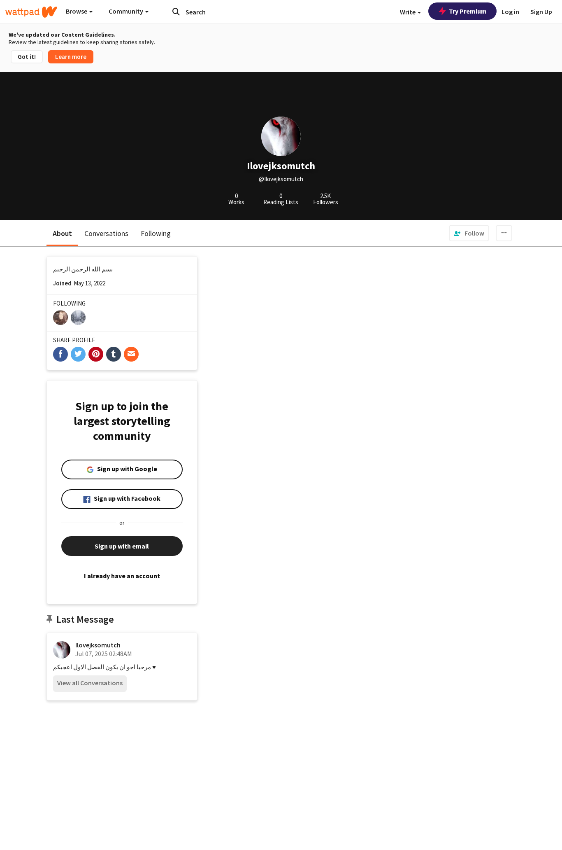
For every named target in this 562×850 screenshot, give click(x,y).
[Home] (31, 12)
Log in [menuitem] (510, 11)
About (62, 233)
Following (156, 233)
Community (126, 11)
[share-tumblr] (113, 354)
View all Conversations (90, 683)
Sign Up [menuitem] (541, 11)
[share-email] (131, 354)
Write (408, 12)
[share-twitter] (78, 354)
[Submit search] (176, 11)
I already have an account (122, 576)
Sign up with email (122, 546)
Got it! (27, 57)
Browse (77, 11)
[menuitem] (469, 233)
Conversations (106, 233)
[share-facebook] (60, 354)
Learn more (70, 57)
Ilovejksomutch (98, 645)
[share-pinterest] (95, 354)
